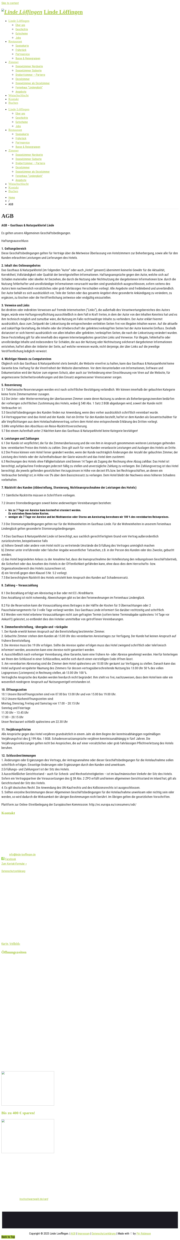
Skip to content (10, 3)
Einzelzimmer (22, 79)
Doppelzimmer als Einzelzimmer (32, 83)
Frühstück (20, 50)
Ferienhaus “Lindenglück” (29, 87)
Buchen (13, 102)
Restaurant (15, 41)
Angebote (20, 91)
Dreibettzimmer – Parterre (30, 74)
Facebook (10, 859)
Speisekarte (22, 45)
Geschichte (21, 29)
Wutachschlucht (18, 95)
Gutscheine (21, 33)
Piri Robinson (143, 1233)
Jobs (18, 37)
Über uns (20, 25)
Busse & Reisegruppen (27, 58)
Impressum (84, 1233)
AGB (73, 1233)
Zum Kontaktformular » (14, 863)
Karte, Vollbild (10, 944)
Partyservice (22, 54)
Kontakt (13, 99)
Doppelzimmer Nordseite (29, 66)
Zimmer (13, 62)
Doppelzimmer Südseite (28, 70)
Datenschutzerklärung (13, 871)
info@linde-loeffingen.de (22, 854)
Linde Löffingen (63, 12)
